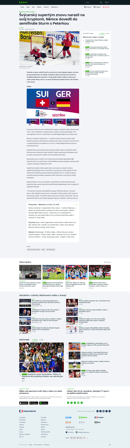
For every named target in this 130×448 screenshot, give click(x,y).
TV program (22, 417)
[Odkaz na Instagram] (68, 403)
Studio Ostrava (45, 424)
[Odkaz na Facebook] (71, 403)
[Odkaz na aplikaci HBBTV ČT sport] (43, 403)
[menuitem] (22, 7)
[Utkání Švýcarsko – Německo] (49, 48)
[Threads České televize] (109, 411)
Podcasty (21, 427)
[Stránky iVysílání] (99, 418)
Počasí (21, 429)
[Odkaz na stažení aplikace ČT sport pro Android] (33, 403)
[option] (73, 438)
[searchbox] (92, 2)
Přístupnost (46, 444)
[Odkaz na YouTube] (78, 403)
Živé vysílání (22, 420)
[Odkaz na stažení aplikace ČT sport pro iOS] (23, 403)
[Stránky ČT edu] (97, 423)
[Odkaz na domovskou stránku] (25, 2)
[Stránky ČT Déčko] (68, 423)
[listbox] (80, 438)
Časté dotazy (44, 434)
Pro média (43, 417)
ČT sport (21, 27)
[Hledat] (101, 2)
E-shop (21, 432)
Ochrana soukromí (38, 444)
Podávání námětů (45, 432)
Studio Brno (44, 422)
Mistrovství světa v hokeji (27, 12)
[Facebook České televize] (100, 411)
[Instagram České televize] (97, 411)
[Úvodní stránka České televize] (27, 411)
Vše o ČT (21, 436)
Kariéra (43, 429)
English (30, 444)
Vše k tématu (107, 262)
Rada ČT (43, 427)
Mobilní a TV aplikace (24, 434)
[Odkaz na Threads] (81, 403)
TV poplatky (22, 422)
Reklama (43, 420)
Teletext (21, 424)
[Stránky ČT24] (68, 418)
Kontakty (43, 436)
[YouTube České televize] (103, 411)
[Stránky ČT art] (82, 423)
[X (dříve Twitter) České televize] (106, 411)
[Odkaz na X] (75, 403)
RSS (110, 444)
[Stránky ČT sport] (83, 418)
